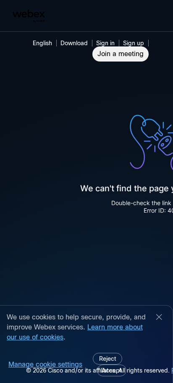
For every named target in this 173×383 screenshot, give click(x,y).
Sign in (105, 43)
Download (74, 43)
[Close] (159, 317)
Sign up (133, 43)
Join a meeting (120, 53)
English (42, 43)
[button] (106, 43)
